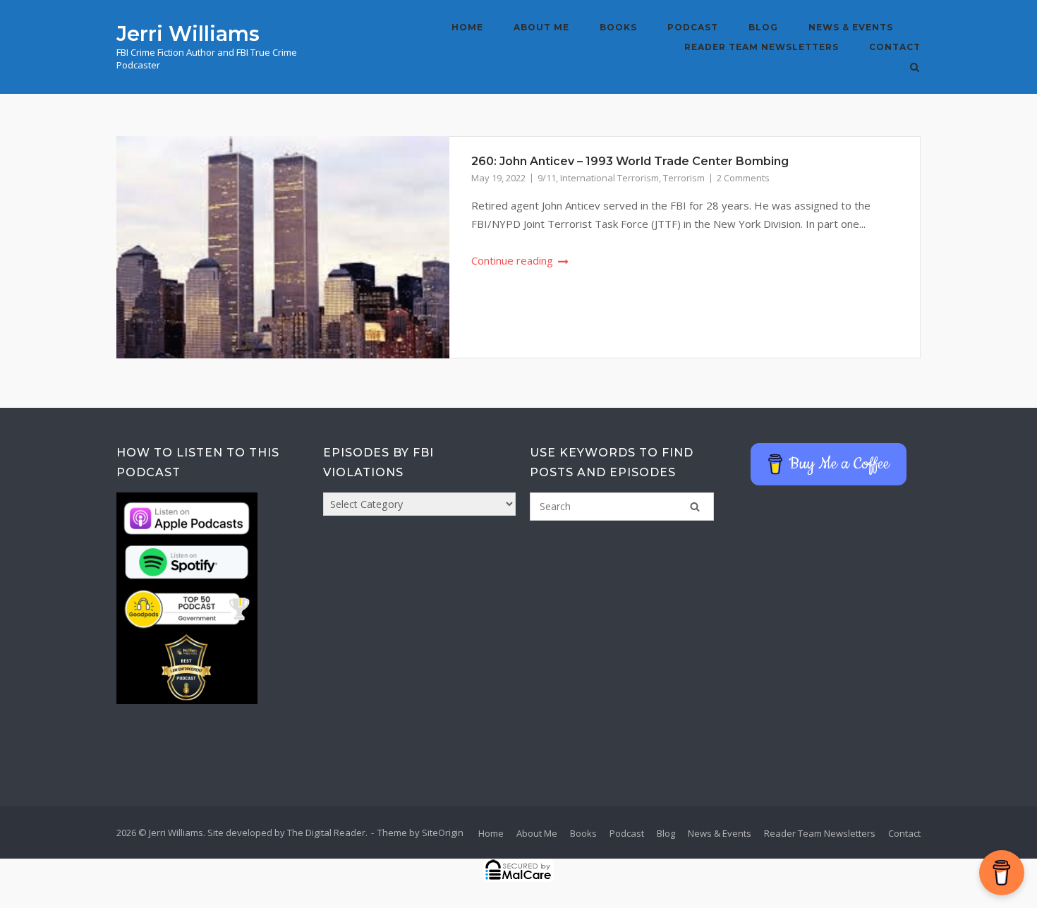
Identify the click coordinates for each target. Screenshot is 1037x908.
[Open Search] (915, 68)
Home (467, 27)
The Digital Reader (326, 832)
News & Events (850, 27)
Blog (763, 27)
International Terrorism (609, 177)
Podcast (692, 27)
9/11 (547, 177)
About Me (541, 27)
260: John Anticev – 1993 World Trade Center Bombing (630, 161)
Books (618, 27)
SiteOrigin (442, 832)
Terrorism (684, 177)
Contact (895, 47)
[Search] (695, 506)
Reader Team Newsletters (761, 47)
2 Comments (743, 177)
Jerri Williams (188, 33)
